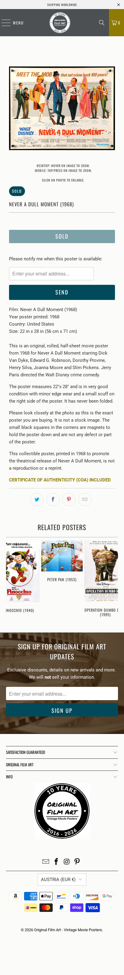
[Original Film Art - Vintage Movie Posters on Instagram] (66, 862)
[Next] (110, 109)
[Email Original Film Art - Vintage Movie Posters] (46, 862)
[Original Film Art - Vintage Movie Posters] (60, 22)
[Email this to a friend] (84, 499)
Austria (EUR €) (58, 879)
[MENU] (3, 23)
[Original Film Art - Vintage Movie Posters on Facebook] (56, 862)
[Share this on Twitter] (37, 499)
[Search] (101, 23)
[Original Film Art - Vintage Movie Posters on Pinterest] (77, 862)
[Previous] (13, 109)
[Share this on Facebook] (53, 499)
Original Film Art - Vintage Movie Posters (68, 930)
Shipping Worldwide (62, 4)
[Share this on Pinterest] (69, 499)
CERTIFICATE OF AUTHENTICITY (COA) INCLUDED (60, 480)
